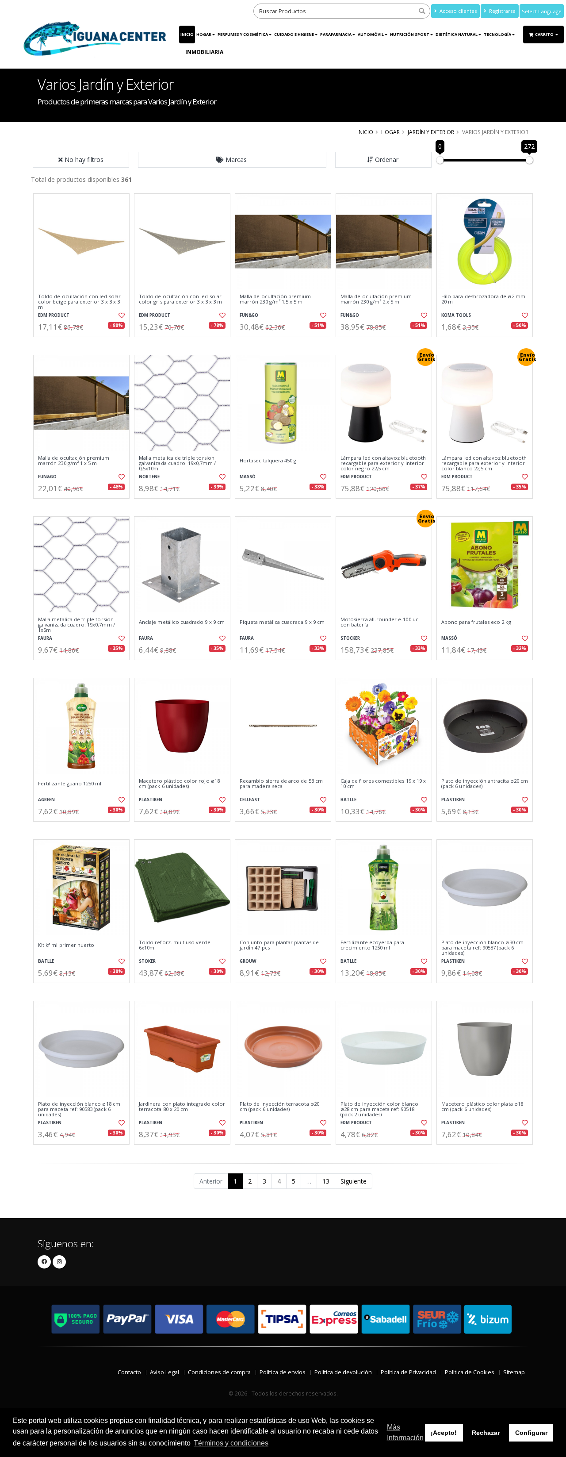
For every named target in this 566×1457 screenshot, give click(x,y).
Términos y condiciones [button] (231, 1443)
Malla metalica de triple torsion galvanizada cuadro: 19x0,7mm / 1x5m (76, 625)
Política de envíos (283, 1372)
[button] (232, 160)
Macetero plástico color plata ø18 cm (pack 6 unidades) (482, 1106)
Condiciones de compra (219, 1372)
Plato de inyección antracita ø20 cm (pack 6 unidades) (484, 783)
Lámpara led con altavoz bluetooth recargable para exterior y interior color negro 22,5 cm (383, 463)
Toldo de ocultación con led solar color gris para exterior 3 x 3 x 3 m (180, 299)
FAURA (45, 638)
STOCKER (350, 638)
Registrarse (502, 11)
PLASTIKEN (150, 800)
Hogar (203, 34)
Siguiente (353, 1181)
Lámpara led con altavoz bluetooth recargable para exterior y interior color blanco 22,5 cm (484, 463)
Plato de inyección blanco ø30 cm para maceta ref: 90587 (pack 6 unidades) (482, 948)
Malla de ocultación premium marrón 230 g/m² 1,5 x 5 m (275, 299)
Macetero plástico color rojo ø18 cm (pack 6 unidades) (179, 783)
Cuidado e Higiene (294, 34)
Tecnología (497, 34)
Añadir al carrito (84, 344)
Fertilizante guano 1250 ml (69, 783)
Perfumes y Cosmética (243, 34)
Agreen (46, 800)
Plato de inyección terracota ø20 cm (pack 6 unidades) (279, 1106)
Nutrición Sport (409, 34)
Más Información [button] (405, 1432)
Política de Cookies (469, 1372)
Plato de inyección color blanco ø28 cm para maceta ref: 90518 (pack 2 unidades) (379, 1109)
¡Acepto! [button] (444, 1432)
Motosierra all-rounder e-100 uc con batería (379, 622)
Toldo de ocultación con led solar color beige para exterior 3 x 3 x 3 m (79, 302)
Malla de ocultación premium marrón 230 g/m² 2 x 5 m (376, 299)
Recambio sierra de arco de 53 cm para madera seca (281, 783)
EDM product (53, 315)
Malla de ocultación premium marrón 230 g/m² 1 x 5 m (74, 460)
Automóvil (371, 34)
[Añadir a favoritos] (121, 315)
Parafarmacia (336, 34)
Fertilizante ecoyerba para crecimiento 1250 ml (372, 945)
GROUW (248, 961)
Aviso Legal (164, 1372)
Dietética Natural (457, 34)
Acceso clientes (457, 11)
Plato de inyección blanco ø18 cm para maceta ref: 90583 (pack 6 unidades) (79, 1109)
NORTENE (149, 477)
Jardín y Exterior (431, 131)
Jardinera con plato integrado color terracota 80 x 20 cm (182, 1106)
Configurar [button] (531, 1432)
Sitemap (514, 1372)
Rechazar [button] (486, 1432)
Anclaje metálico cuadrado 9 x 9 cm (182, 622)
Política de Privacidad (408, 1372)
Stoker (147, 961)
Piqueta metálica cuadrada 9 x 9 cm (282, 622)
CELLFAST (250, 800)
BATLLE (348, 800)
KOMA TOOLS (456, 315)
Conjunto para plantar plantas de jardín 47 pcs (279, 945)
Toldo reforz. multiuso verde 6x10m (174, 945)
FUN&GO (249, 315)
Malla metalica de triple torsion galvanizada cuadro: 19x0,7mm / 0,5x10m (177, 463)
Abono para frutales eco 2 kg (476, 622)
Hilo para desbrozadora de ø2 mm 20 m (483, 299)
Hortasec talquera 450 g (268, 460)
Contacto (129, 1372)
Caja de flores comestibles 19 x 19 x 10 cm (383, 783)
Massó (248, 477)
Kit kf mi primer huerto (66, 945)
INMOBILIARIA (204, 52)
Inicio (187, 34)
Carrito (545, 34)
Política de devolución (343, 1372)
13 (325, 1181)
